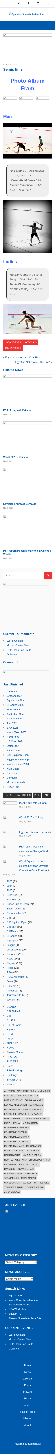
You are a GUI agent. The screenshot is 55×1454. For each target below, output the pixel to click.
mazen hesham (12, 1123)
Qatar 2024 (13, 746)
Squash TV (15, 1313)
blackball (10, 1096)
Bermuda (12, 777)
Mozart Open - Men (18, 645)
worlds (27, 1183)
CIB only (11, 926)
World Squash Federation (23, 1300)
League (11, 945)
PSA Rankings (15, 1070)
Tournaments (13, 348)
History (11, 1029)
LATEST (9, 795)
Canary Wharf (15, 913)
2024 (9, 885)
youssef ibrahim (13, 1187)
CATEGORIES (24, 795)
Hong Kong (13, 736)
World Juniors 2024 (18, 764)
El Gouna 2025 (15, 705)
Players (11, 963)
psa (48, 1160)
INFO (37, 795)
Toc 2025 (12, 723)
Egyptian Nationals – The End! (32, 362)
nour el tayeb (12, 1160)
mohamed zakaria (14, 1146)
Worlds (11, 999)
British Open (14, 908)
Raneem (11, 986)
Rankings (12, 1075)
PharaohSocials (16, 1052)
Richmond (12, 773)
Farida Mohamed (34, 1100)
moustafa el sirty (14, 1151)
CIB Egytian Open (17, 922)
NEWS (10, 1047)
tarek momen (28, 1178)
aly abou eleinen (26, 1091)
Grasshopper (14, 695)
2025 (9, 890)
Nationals (31, 342)
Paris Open (13, 750)
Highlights (12, 940)
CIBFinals (12, 931)
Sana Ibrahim (11, 1178)
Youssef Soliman (34, 1187)
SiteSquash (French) (20, 1304)
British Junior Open (18, 904)
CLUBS (11, 1020)
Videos (11, 1084)
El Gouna (12, 936)
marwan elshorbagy (38, 1119)
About (27, 1425)
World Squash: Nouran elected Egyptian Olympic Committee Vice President (34, 866)
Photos (27, 1398)
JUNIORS (12, 1043)
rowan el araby (13, 1173)
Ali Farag (9, 1091)
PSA (9, 972)
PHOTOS (12, 1056)
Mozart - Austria (16, 782)
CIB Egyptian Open (18, 755)
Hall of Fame (14, 1025)
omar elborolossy (33, 1160)
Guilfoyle (12, 654)
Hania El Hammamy (32, 1109)
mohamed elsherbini (15, 1132)
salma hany (30, 1173)
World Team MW (16, 732)
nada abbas (33, 1151)
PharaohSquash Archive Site (25, 1318)
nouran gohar (12, 1155)
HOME (10, 1034)
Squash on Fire (15, 700)
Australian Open (16, 714)
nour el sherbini (32, 1155)
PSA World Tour (18, 1309)
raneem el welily (29, 1164)
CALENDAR (13, 1011)
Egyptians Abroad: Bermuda (19, 504)
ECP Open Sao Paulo (19, 650)
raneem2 (12, 990)
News (10, 958)
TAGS (46, 795)
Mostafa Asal (33, 1146)
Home (27, 1365)
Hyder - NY (13, 787)
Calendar (27, 1378)
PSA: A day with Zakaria (17, 410)
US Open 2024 (15, 741)
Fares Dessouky (13, 1100)
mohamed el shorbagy (17, 1141)
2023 (9, 881)
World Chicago (15, 640)
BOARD (11, 1006)
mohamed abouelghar (16, 1128)
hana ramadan (12, 1109)
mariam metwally (14, 1119)
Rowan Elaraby (25, 1169)
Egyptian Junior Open (19, 759)
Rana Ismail (10, 1164)
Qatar (10, 981)
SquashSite (15, 1295)
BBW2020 (12, 895)
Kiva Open (13, 768)
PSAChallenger (15, 976)
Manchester (13, 709)
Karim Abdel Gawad (15, 1114)
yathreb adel (41, 1183)
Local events (13, 342)
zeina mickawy (12, 1192)
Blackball (12, 899)
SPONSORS (14, 1079)
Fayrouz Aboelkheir (15, 1105)
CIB (9, 917)
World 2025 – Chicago (16, 457)
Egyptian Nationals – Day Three (23, 357)
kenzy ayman (35, 1114)
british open (25, 1096)
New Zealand (14, 718)
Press (10, 967)
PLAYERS (12, 1061)
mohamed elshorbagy (16, 1137)
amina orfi (44, 1091)
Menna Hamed (30, 1123)
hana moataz (36, 1105)
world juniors (12, 1183)
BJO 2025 (12, 727)
